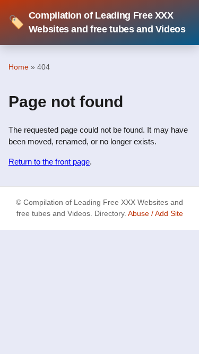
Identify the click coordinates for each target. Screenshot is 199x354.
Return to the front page (49, 161)
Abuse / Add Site (155, 214)
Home (18, 67)
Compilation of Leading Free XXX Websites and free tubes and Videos (97, 22)
